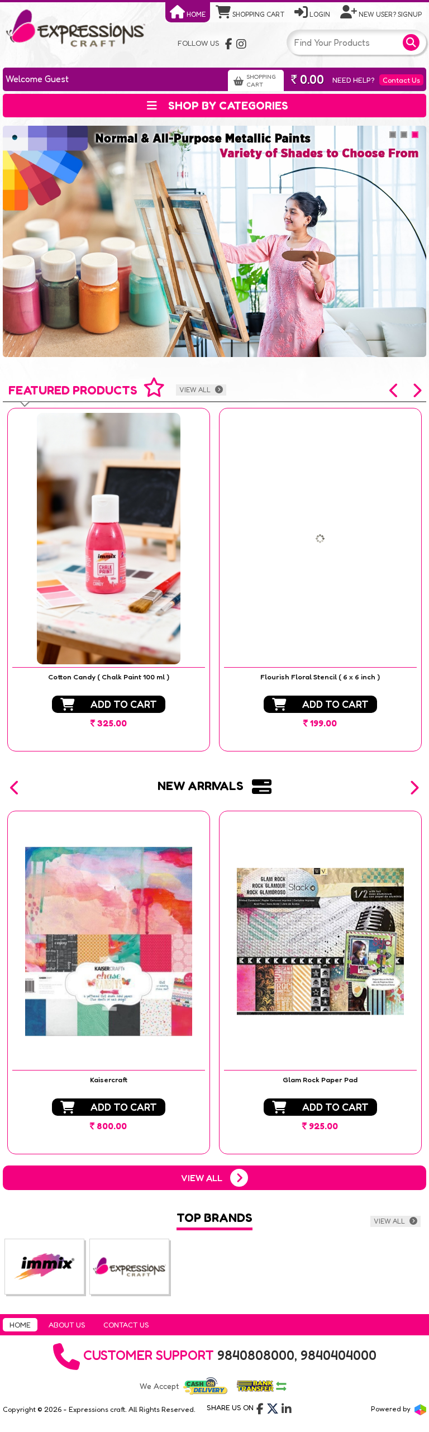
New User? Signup (389, 14)
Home (195, 14)
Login (319, 14)
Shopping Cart (257, 14)
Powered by (391, 1408)
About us (67, 1324)
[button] (394, 390)
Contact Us (401, 79)
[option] (108, 579)
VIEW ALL (195, 390)
